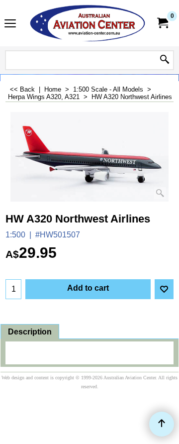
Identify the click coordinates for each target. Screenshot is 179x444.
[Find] (164, 60)
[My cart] (162, 23)
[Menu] (10, 24)
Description (30, 332)
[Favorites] (164, 289)
